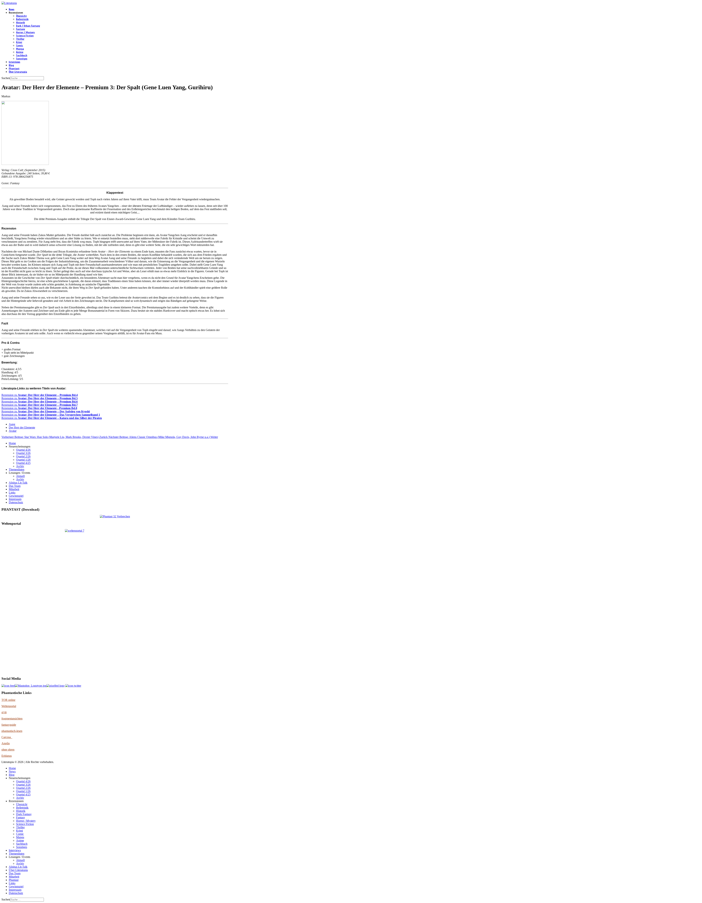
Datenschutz (16, 502)
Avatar (12, 430)
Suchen (5, 78)
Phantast (14, 68)
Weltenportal (8, 706)
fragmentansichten (11, 718)
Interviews (14, 62)
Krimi (19, 42)
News (11, 9)
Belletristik (22, 19)
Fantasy (20, 29)
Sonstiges (21, 58)
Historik (20, 22)
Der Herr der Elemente (22, 427)
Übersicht (21, 16)
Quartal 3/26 (23, 453)
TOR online (8, 699)
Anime (19, 52)
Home (12, 443)
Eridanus (6, 755)
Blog (11, 65)
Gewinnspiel (16, 495)
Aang (12, 424)
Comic (19, 45)
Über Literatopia (18, 71)
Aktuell (20, 476)
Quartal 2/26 (23, 456)
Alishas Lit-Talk (18, 482)
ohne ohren (7, 749)
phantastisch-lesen (11, 730)
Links (12, 492)
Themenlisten (16, 469)
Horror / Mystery (25, 32)
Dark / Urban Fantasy (28, 25)
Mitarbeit (14, 489)
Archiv (20, 466)
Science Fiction (25, 35)
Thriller (20, 39)
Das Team (14, 485)
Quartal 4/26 (23, 449)
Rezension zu (39, 395)
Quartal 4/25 (23, 462)
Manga (20, 48)
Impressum (15, 499)
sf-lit (4, 712)
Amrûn (5, 743)
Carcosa (6, 737)
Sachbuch (21, 55)
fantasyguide (8, 724)
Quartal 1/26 (23, 459)
